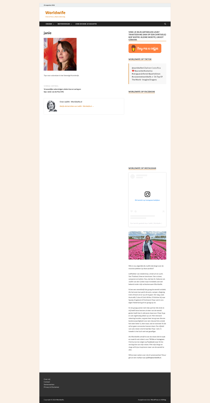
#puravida (139, 71)
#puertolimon (154, 73)
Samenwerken (49, 384)
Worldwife (55, 12)
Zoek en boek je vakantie (86, 24)
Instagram (160, 339)
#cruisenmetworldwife (141, 76)
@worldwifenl (138, 68)
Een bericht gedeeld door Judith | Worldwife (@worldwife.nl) (151, 223)
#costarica (148, 71)
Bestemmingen (64, 24)
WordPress (154, 400)
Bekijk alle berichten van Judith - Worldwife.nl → (77, 106)
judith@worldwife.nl (153, 357)
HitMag (163, 400)
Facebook (151, 342)
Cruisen (49, 24)
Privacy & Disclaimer (51, 387)
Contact (47, 382)
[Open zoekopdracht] (165, 24)
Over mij (47, 379)
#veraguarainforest (140, 73)
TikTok (151, 339)
